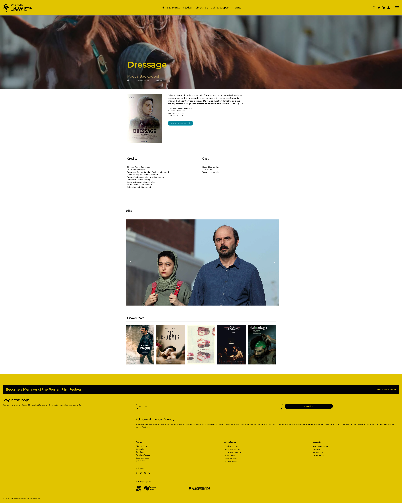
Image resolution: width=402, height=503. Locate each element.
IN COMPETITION (143, 80)
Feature (159, 80)
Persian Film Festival (20, 498)
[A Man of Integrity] (140, 344)
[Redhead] (201, 344)
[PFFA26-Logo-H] (17, 4)
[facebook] (137, 473)
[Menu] (394, 8)
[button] (130, 262)
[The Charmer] (170, 344)
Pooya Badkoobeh (143, 76)
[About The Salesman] (231, 344)
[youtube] (149, 473)
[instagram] (145, 473)
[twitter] (141, 473)
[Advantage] (262, 344)
